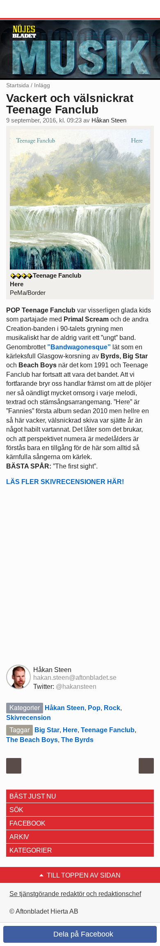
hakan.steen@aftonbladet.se (75, 677)
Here (70, 729)
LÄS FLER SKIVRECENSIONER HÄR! (65, 481)
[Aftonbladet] (37, 9)
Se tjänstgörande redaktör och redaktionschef (75, 893)
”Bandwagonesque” (79, 347)
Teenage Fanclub (108, 729)
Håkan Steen (108, 120)
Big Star (46, 729)
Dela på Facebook (82, 934)
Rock (112, 707)
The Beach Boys (32, 739)
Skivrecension (28, 717)
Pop (94, 707)
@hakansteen (76, 686)
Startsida (17, 85)
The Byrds (77, 739)
